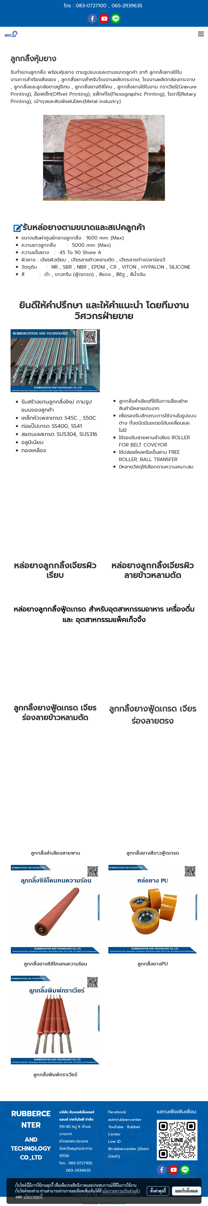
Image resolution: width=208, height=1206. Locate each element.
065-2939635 (127, 5)
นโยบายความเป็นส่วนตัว (121, 1190)
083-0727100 (91, 5)
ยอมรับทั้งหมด (186, 1190)
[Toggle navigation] (201, 34)
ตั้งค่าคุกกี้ (158, 1190)
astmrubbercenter (125, 1119)
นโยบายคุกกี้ (33, 1196)
